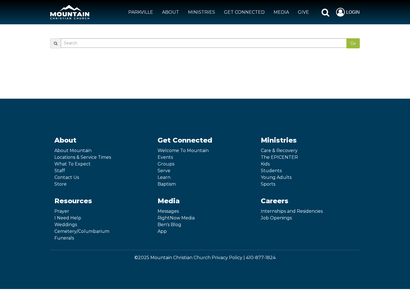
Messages (168, 211)
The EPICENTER (279, 157)
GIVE (303, 12)
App (162, 231)
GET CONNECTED (244, 12)
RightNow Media (176, 218)
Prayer (61, 211)
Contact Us (66, 177)
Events (165, 157)
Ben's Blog (169, 224)
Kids (265, 164)
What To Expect (72, 164)
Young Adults (276, 177)
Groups (166, 164)
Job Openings (276, 218)
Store (60, 184)
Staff (59, 170)
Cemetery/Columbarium (81, 231)
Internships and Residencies (292, 211)
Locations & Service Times (82, 157)
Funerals (64, 238)
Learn (164, 177)
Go (353, 43)
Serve (164, 170)
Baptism (167, 184)
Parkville (140, 12)
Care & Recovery (279, 150)
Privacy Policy (227, 257)
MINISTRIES (201, 12)
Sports (268, 184)
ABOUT (170, 12)
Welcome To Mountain (183, 150)
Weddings (65, 224)
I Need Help (67, 218)
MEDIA (281, 12)
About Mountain (72, 150)
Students (271, 170)
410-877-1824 (261, 257)
